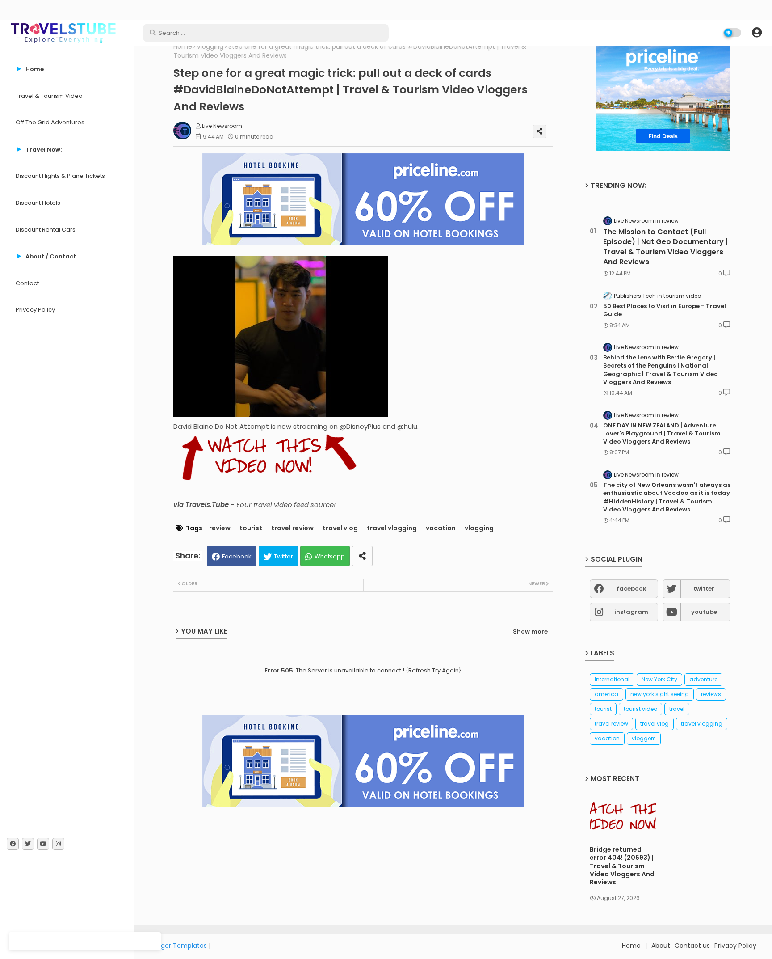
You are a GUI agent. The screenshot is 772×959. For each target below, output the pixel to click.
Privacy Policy (35, 309)
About (660, 945)
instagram (631, 612)
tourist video (640, 709)
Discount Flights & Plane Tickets (60, 176)
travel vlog (340, 528)
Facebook (237, 556)
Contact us (692, 945)
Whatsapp (330, 556)
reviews (711, 694)
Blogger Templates (177, 945)
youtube (704, 612)
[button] (757, 33)
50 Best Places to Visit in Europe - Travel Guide (664, 310)
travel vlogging (392, 528)
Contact (27, 283)
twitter (703, 588)
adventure (703, 679)
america (606, 694)
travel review (292, 528)
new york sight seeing (659, 694)
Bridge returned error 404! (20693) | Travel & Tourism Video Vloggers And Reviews (622, 865)
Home (182, 46)
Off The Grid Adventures (50, 122)
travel (676, 709)
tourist (250, 528)
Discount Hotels (38, 203)
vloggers (644, 738)
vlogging (210, 46)
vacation (441, 528)
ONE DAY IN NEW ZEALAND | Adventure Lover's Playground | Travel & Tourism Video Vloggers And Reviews (662, 434)
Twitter (283, 556)
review (220, 528)
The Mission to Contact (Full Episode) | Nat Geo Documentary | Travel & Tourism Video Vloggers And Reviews (665, 247)
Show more (530, 631)
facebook (631, 588)
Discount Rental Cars (46, 229)
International (612, 679)
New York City (659, 679)
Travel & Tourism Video (49, 96)
